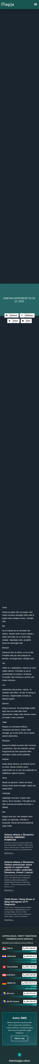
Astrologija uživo (19, 1060)
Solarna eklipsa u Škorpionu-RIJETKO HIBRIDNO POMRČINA (19, 837)
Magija (7, 4)
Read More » (9, 853)
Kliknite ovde (19, 1038)
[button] (35, 4)
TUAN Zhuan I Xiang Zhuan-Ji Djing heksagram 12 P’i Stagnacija (19, 902)
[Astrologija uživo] (19, 1055)
